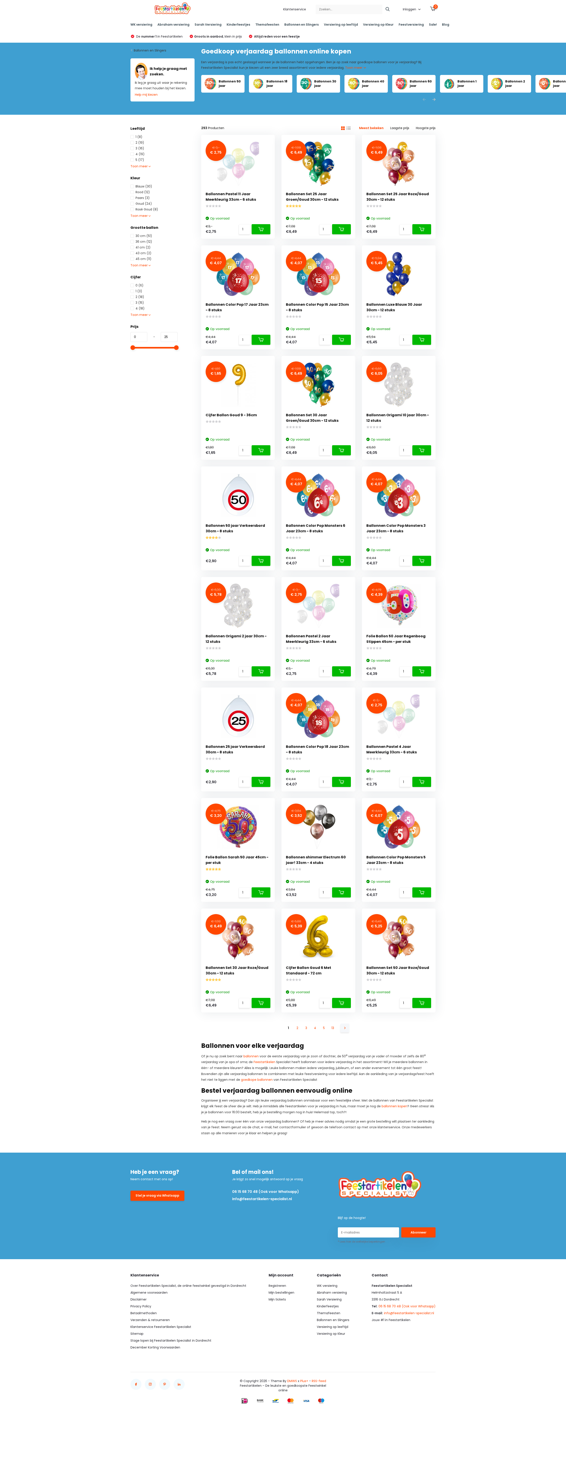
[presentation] (424, 100)
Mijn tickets (277, 1299)
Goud (144, 203)
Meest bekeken (371, 128)
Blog (445, 24)
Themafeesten (267, 24)
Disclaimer (138, 1299)
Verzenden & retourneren (150, 1320)
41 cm (143, 247)
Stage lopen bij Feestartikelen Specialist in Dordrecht (170, 1340)
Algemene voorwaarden (149, 1292)
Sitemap (136, 1333)
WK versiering (141, 24)
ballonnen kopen (394, 1106)
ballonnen (251, 1056)
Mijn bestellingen (281, 1292)
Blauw (144, 186)
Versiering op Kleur (378, 24)
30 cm (144, 236)
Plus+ (304, 1381)
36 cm (144, 241)
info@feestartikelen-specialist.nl (262, 1198)
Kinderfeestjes (238, 24)
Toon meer (354, 67)
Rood (143, 192)
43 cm (143, 253)
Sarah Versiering (208, 24)
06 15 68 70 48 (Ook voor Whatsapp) (265, 1191)
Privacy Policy (140, 1306)
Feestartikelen (264, 1062)
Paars (143, 198)
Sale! (433, 24)
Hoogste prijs (426, 128)
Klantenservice (294, 9)
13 (332, 1028)
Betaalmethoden (143, 1313)
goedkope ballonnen (257, 1079)
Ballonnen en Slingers (301, 24)
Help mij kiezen (146, 94)
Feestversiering (411, 24)
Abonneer (418, 1232)
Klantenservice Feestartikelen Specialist (160, 1327)
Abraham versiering (173, 24)
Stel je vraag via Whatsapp (157, 1195)
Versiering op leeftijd (341, 24)
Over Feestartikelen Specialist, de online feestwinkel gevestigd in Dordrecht (188, 1285)
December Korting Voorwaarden (155, 1347)
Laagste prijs (399, 128)
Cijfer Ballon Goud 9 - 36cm (231, 415)
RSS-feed (319, 1381)
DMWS (292, 1381)
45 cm (143, 259)
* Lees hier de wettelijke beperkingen (361, 1241)
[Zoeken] (387, 9)
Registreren (277, 1285)
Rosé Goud (147, 209)
